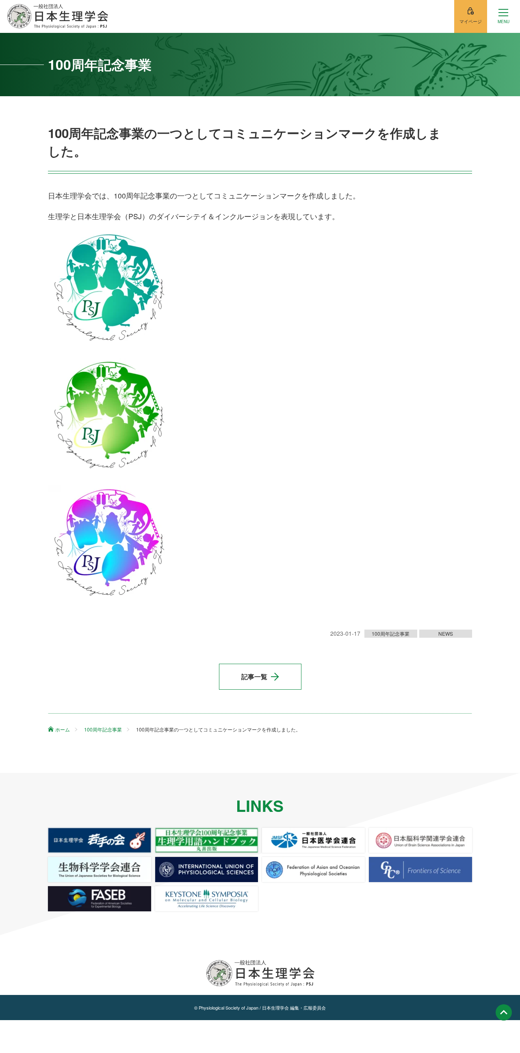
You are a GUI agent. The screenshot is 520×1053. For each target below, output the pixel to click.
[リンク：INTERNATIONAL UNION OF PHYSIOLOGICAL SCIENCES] (206, 869)
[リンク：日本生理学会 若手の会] (99, 840)
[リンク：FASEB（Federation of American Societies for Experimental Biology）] (99, 898)
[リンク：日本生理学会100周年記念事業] (206, 840)
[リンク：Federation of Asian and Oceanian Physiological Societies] (313, 869)
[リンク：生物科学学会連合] (99, 869)
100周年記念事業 (391, 633)
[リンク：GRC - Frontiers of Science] (420, 869)
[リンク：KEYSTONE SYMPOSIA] (206, 898)
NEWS (445, 633)
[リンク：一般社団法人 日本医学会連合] (313, 840)
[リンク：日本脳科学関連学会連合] (420, 840)
